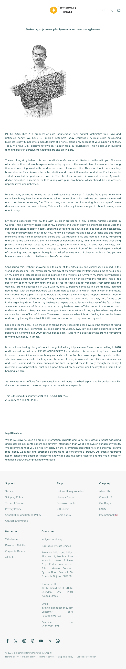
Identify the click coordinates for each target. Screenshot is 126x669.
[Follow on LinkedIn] (49, 641)
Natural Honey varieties (70, 491)
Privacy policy (28, 656)
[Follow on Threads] (32, 641)
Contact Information (16, 520)
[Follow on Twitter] (16, 641)
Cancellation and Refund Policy (23, 514)
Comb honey (64, 514)
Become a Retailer (15, 545)
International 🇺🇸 (108, 514)
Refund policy (12, 656)
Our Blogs (105, 503)
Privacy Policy (13, 509)
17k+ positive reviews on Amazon (44, 145)
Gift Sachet (63, 509)
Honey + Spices (65, 497)
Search (9, 491)
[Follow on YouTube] (41, 641)
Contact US (105, 497)
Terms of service (46, 656)
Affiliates (10, 557)
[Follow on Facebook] (7, 641)
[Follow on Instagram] (24, 641)
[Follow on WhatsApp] (57, 641)
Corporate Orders (15, 551)
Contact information (86, 656)
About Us (104, 491)
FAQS (102, 509)
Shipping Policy (14, 497)
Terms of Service (14, 503)
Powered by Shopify (42, 652)
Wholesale (11, 539)
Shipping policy (65, 656)
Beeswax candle (66, 503)
